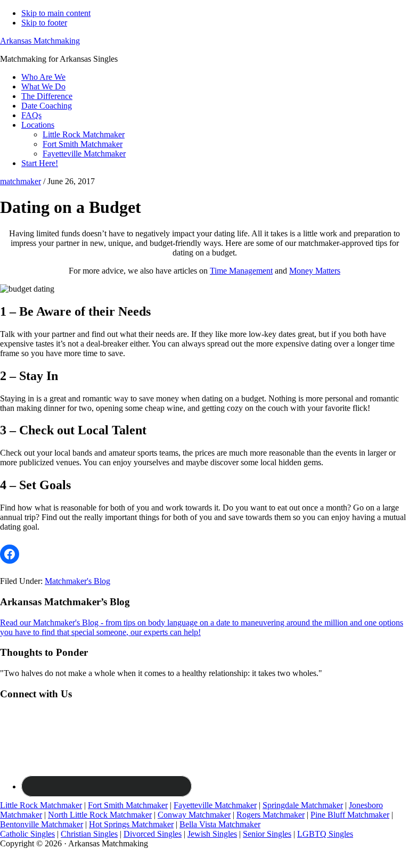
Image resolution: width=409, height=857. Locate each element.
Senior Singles (267, 833)
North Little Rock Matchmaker (100, 814)
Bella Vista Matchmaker (219, 824)
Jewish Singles (212, 833)
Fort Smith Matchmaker (128, 805)
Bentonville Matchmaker (41, 824)
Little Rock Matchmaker (41, 805)
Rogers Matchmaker (270, 814)
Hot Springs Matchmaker (131, 824)
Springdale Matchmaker (303, 805)
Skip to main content (56, 13)
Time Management (241, 270)
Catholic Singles (27, 833)
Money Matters (314, 270)
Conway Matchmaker (194, 814)
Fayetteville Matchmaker (215, 805)
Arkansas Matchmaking (40, 40)
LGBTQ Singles (325, 833)
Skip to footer (44, 22)
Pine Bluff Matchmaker (349, 814)
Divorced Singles (153, 833)
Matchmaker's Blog (77, 581)
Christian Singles (89, 833)
